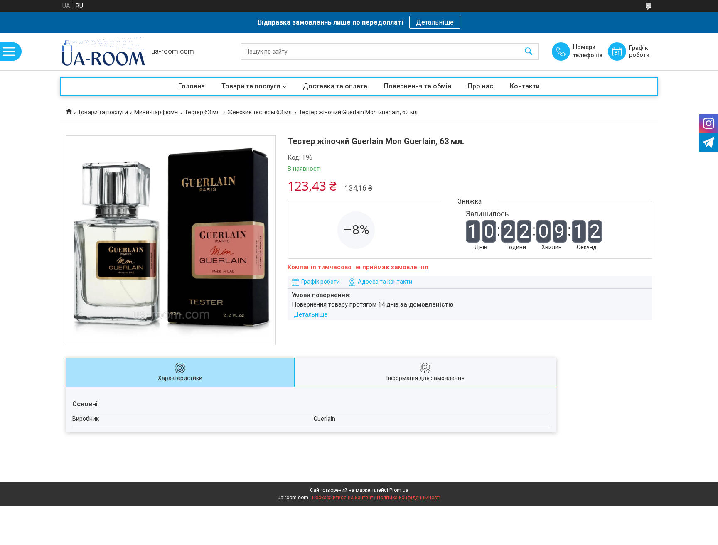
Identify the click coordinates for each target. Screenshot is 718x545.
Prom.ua (398, 490)
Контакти (525, 86)
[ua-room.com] (103, 51)
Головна (191, 86)
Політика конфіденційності (408, 498)
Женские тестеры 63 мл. (260, 112)
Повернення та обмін (417, 86)
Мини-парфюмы (156, 112)
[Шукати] (528, 51)
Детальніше (435, 22)
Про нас (480, 86)
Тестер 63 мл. (202, 112)
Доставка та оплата (335, 86)
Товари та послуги (250, 86)
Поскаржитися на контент (342, 498)
